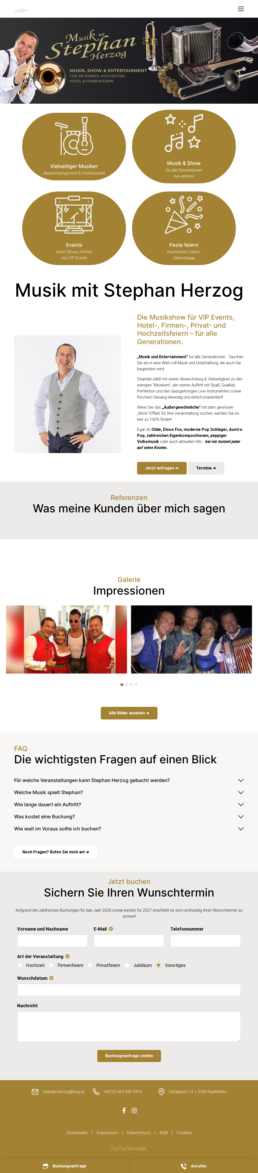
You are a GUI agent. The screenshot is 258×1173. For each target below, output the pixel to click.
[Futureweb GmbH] (128, 1148)
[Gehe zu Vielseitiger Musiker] (74, 146)
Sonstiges (175, 965)
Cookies (184, 1132)
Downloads (77, 1132)
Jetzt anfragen (160, 468)
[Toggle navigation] (241, 9)
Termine (204, 468)
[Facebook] (124, 1110)
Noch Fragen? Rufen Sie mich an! (54, 852)
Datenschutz (139, 1132)
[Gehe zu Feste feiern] (184, 228)
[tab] (121, 684)
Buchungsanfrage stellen (129, 1055)
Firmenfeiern (70, 965)
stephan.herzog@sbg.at (63, 1091)
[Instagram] (134, 1110)
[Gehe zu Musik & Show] (184, 146)
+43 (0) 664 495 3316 (123, 1091)
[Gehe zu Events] (74, 228)
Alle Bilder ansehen (127, 713)
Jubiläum (142, 965)
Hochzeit (35, 965)
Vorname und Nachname (42, 929)
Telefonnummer (187, 929)
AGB (163, 1132)
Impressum (107, 1132)
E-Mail (102, 929)
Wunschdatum (34, 978)
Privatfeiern (108, 965)
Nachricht (27, 1005)
